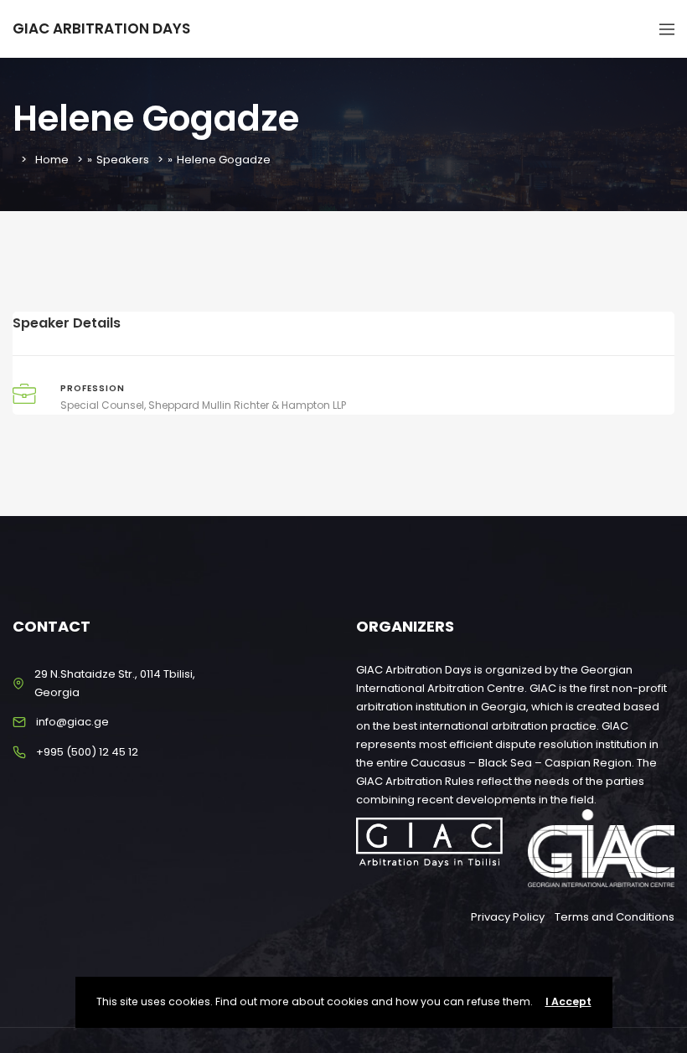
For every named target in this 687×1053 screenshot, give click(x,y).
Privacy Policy (508, 917)
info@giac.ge (72, 722)
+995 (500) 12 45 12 (87, 752)
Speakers (122, 160)
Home (52, 160)
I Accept (568, 1001)
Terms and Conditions (614, 917)
